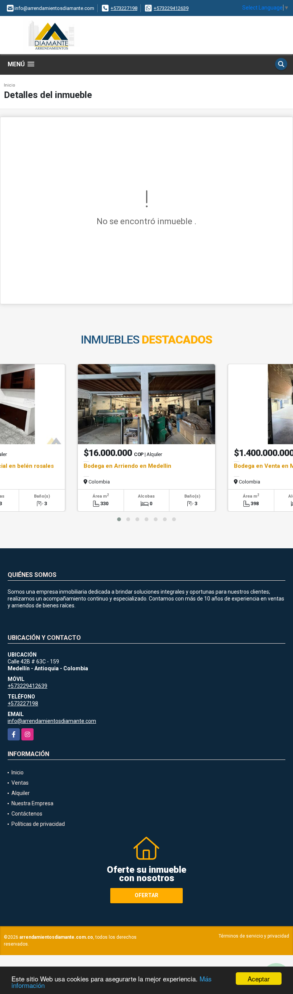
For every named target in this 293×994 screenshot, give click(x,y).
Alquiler (20, 793)
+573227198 (124, 8)
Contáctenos (26, 814)
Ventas (20, 783)
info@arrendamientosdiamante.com (52, 721)
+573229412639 (171, 8)
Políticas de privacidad (38, 824)
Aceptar (259, 978)
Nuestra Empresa (32, 803)
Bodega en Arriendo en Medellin (127, 465)
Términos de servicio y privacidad (254, 936)
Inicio (9, 85)
